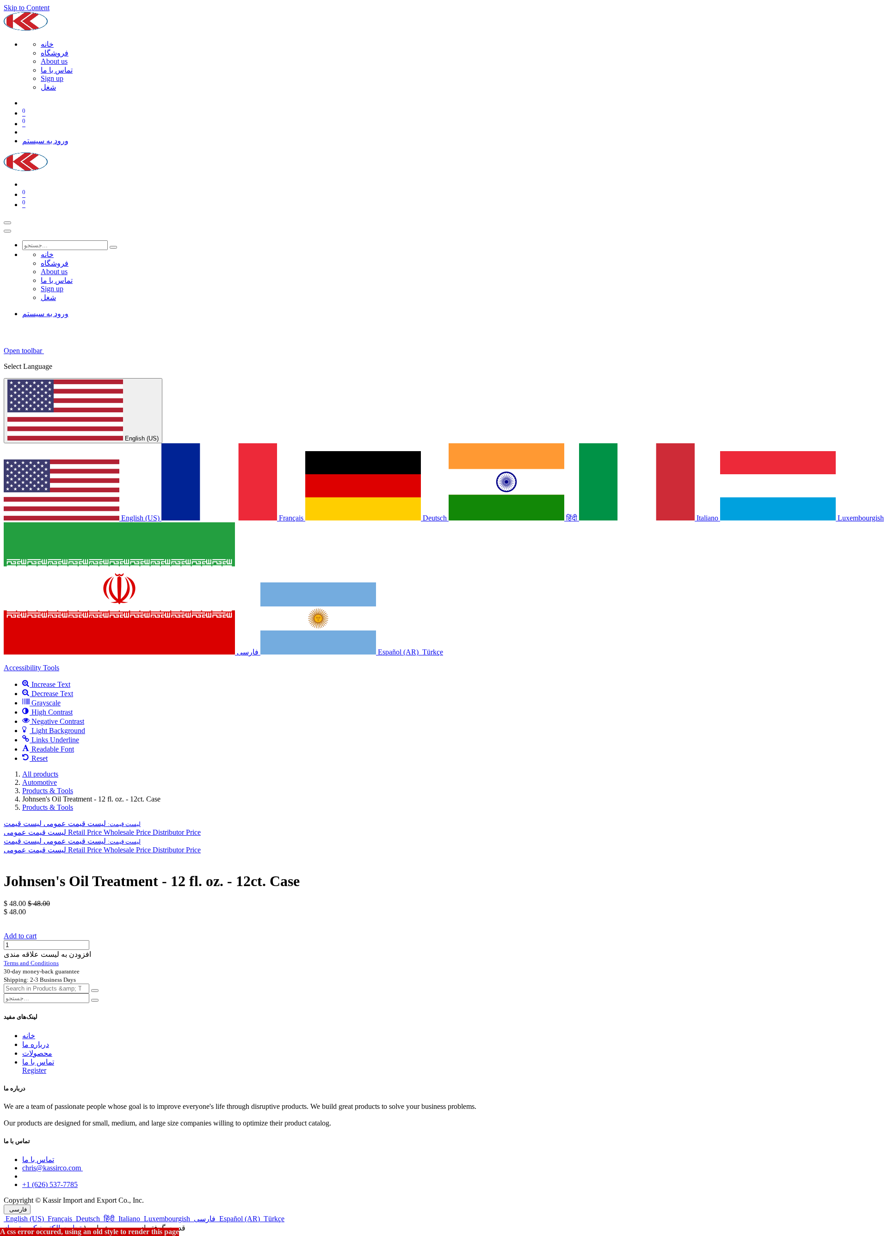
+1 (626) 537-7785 (50, 1184)
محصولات (37, 1053)
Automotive (39, 782)
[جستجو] (113, 247)
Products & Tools (47, 791)
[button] (72, 823)
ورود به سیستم (45, 141)
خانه (28, 1036)
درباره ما (35, 1044)
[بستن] (7, 231)
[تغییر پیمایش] (7, 222)
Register (34, 1070)
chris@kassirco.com (52, 1168)
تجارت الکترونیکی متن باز (42, 1228)
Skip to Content (26, 8)
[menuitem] (47, 44)
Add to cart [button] (20, 936)
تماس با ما (38, 1062)
